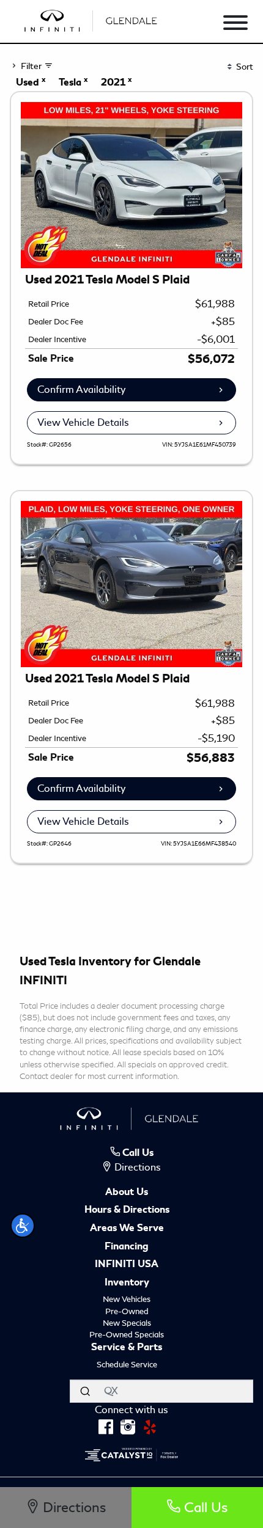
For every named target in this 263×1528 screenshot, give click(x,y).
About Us (126, 1192)
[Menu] (235, 24)
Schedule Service (127, 1364)
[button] (22, 1225)
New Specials (127, 1323)
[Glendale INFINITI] (93, 18)
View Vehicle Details (83, 422)
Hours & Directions (126, 1210)
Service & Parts (126, 1347)
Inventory (127, 1283)
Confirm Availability (81, 389)
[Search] (85, 1391)
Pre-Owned (127, 1311)
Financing (127, 1246)
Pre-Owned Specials (126, 1334)
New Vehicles (126, 1299)
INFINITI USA (126, 1264)
